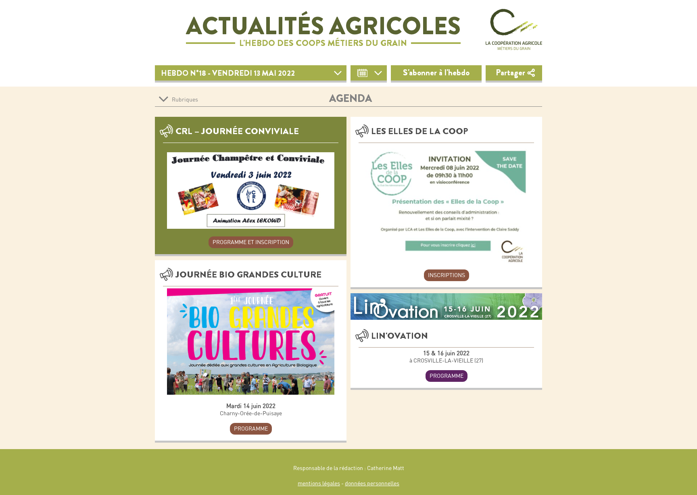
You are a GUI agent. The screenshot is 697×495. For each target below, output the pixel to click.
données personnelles (372, 483)
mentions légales (319, 483)
